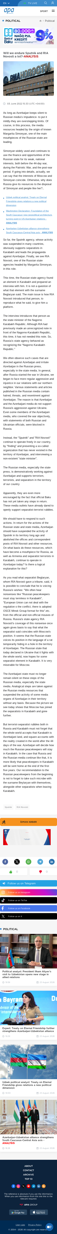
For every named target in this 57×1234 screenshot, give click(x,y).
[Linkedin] (39, 1186)
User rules (20, 1225)
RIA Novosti (22, 807)
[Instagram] (18, 1186)
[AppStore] (39, 1213)
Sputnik (8, 807)
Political (50, 20)
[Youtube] (28, 1186)
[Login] (52, 3)
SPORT (44, 11)
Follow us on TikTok (17, 900)
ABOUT (28, 1166)
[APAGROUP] (28, 1205)
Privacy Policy (34, 1225)
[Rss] (44, 1186)
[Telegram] (33, 1186)
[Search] (45, 3)
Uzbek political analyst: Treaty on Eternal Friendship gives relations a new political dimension (26, 201)
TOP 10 (28, 1179)
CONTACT (28, 1170)
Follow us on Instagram (19, 892)
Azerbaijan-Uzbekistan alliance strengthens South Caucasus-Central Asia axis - (29, 230)
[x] (23, 1186)
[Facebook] (13, 1186)
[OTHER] (52, 11)
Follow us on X (15, 916)
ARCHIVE (28, 1174)
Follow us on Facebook (19, 908)
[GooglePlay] (18, 1213)
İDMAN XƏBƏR (28, 822)
